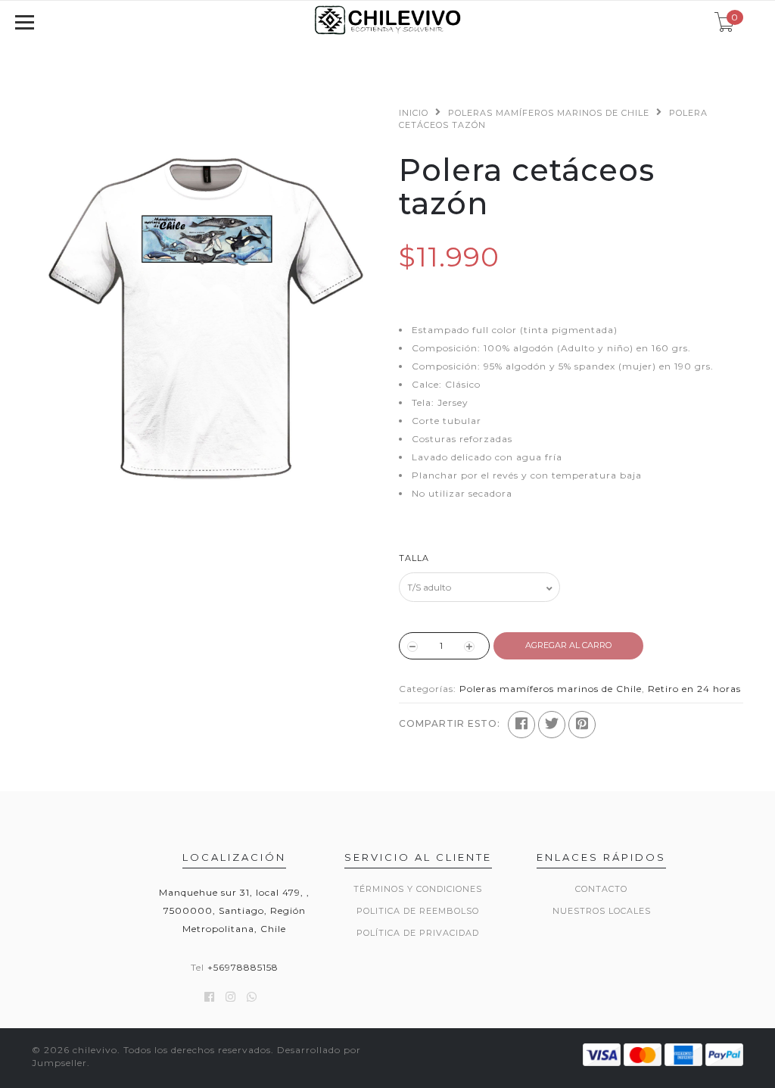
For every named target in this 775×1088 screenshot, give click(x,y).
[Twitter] (551, 724)
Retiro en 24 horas (694, 688)
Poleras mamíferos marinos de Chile (548, 113)
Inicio (413, 113)
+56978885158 (243, 967)
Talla (414, 558)
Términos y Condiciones (417, 889)
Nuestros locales (601, 911)
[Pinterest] (582, 724)
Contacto (601, 889)
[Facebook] (521, 724)
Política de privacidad (417, 932)
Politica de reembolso (417, 911)
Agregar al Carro (568, 645)
